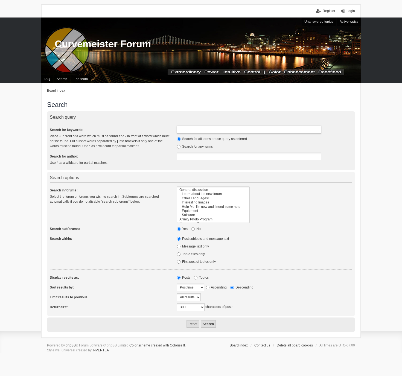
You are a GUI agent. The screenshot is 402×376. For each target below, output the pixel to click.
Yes (184, 229)
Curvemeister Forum (103, 43)
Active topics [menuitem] (349, 22)
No (198, 229)
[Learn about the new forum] (213, 194)
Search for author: (64, 156)
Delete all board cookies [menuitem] (295, 345)
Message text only (195, 246)
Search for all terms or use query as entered (214, 139)
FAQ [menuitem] (47, 79)
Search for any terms (197, 146)
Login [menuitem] (350, 11)
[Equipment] (213, 211)
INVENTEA (100, 350)
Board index (239, 345)
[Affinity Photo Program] (213, 219)
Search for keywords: (66, 130)
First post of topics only (198, 262)
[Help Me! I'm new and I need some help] (213, 207)
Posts (185, 277)
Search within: (61, 239)
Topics (203, 277)
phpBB (71, 345)
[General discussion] (213, 190)
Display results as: (64, 277)
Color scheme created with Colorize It (157, 345)
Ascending (218, 287)
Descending (244, 287)
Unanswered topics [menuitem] (318, 22)
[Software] (213, 215)
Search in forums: (64, 190)
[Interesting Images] (213, 202)
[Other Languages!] (213, 198)
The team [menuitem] (81, 79)
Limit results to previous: (69, 297)
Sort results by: (62, 287)
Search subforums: (65, 229)
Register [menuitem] (329, 11)
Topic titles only (193, 254)
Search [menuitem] (62, 79)
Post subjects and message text (205, 239)
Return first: (59, 307)
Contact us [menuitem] (262, 345)
